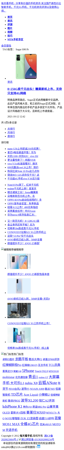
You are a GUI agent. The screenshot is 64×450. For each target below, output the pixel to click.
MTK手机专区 (15, 39)
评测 (9, 24)
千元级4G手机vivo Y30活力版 (23, 178)
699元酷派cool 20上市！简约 (22, 167)
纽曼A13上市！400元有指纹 (22, 207)
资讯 (9, 20)
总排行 (11, 128)
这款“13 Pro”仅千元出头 (20, 236)
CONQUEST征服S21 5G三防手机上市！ (29, 323)
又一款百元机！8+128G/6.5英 (23, 221)
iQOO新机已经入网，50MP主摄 (24, 239)
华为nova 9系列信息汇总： (22, 214)
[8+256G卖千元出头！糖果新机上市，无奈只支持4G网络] (26, 78)
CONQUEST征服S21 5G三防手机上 (26, 232)
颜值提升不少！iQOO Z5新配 (23, 243)
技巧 (9, 35)
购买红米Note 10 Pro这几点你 (23, 171)
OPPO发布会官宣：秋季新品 (23, 203)
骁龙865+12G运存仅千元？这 (23, 175)
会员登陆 (6, 45)
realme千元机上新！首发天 (21, 188)
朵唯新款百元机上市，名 (21, 196)
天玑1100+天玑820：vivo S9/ (22, 156)
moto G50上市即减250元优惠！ (24, 148)
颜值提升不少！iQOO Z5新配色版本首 (28, 274)
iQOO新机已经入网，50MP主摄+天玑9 (28, 298)
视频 (9, 32)
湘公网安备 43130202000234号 (37, 439)
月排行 (11, 132)
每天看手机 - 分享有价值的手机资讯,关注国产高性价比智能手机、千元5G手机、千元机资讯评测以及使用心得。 (31, 7)
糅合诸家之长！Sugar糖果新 (22, 192)
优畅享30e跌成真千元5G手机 (23, 228)
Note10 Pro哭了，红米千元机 (23, 185)
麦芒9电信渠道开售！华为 (21, 152)
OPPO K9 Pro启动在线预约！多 (24, 199)
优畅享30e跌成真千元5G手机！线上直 (28, 348)
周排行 (11, 136)
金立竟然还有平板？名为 (21, 224)
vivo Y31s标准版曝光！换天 (22, 163)
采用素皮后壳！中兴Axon (21, 211)
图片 (9, 28)
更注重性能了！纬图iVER (21, 160)
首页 (9, 17)
